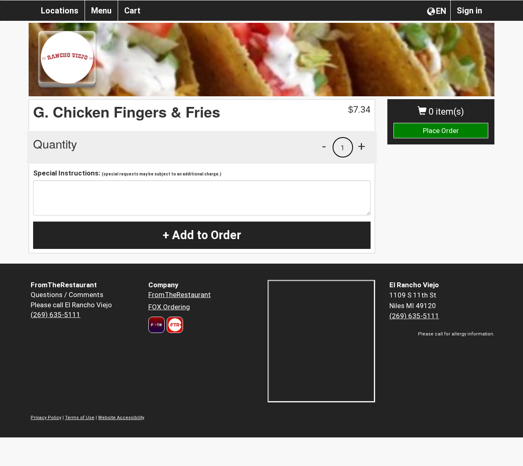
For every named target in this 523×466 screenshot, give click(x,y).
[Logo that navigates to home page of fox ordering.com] (174, 325)
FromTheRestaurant (179, 295)
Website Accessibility (121, 417)
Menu (101, 11)
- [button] (324, 146)
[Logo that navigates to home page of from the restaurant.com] (156, 325)
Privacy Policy (46, 417)
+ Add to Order (202, 235)
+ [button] (361, 146)
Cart (132, 11)
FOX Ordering (169, 307)
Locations (59, 11)
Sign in (469, 11)
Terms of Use (79, 417)
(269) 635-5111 (55, 315)
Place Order (441, 130)
